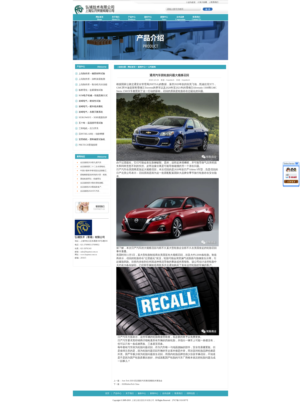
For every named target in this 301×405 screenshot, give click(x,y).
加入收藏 (203, 2)
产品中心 (117, 393)
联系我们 (214, 2)
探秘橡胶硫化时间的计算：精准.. (94, 175)
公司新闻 (152, 67)
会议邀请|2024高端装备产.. (91, 187)
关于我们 (130, 393)
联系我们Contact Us (196, 18)
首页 (107, 393)
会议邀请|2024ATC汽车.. (90, 191)
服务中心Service (148, 18)
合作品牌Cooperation (180, 18)
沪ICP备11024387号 (180, 400)
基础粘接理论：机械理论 (90, 179)
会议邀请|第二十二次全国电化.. (93, 166)
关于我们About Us (116, 18)
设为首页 (191, 2)
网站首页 (131, 67)
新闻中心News (164, 18)
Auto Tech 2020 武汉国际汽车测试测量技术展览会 (142, 381)
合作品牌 (166, 393)
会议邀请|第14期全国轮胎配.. (92, 183)
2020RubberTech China (130, 384)
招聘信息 (191, 393)
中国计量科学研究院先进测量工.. (94, 171)
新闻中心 (141, 67)
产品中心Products (132, 18)
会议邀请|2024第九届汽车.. (91, 162)
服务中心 (142, 393)
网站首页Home (99, 18)
